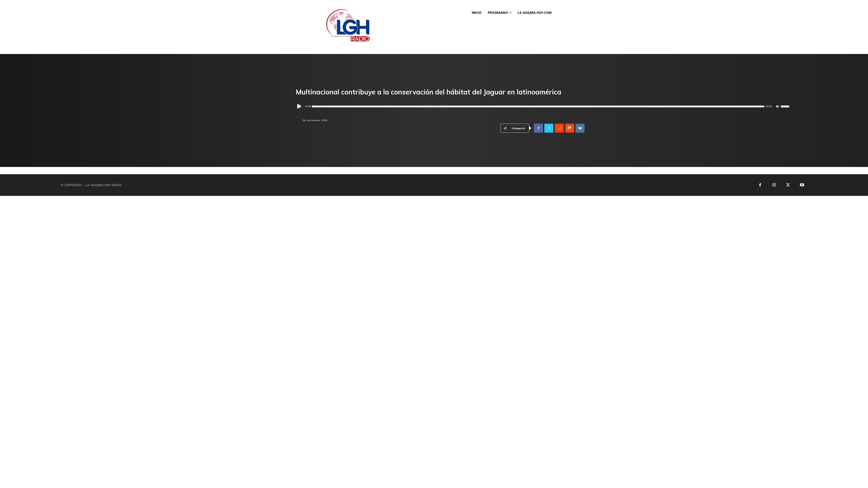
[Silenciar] (777, 106)
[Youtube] (802, 185)
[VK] (580, 128)
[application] (542, 106)
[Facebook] (538, 128)
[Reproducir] (299, 106)
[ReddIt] (559, 128)
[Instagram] (774, 185)
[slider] (785, 107)
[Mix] (569, 128)
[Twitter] (548, 128)
